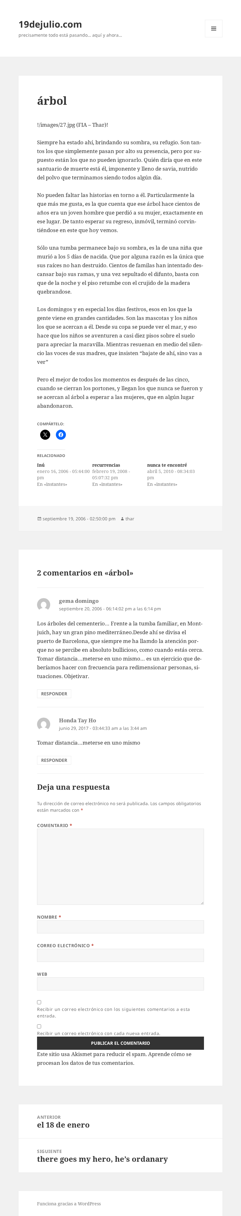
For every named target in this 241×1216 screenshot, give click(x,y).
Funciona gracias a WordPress (69, 1204)
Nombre (49, 917)
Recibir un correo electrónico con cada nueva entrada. (99, 1033)
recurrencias (106, 465)
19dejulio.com (50, 24)
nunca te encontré (167, 465)
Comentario (54, 825)
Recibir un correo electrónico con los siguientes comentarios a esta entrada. (113, 1012)
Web (42, 974)
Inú (41, 465)
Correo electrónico (65, 945)
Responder (54, 694)
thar (130, 519)
